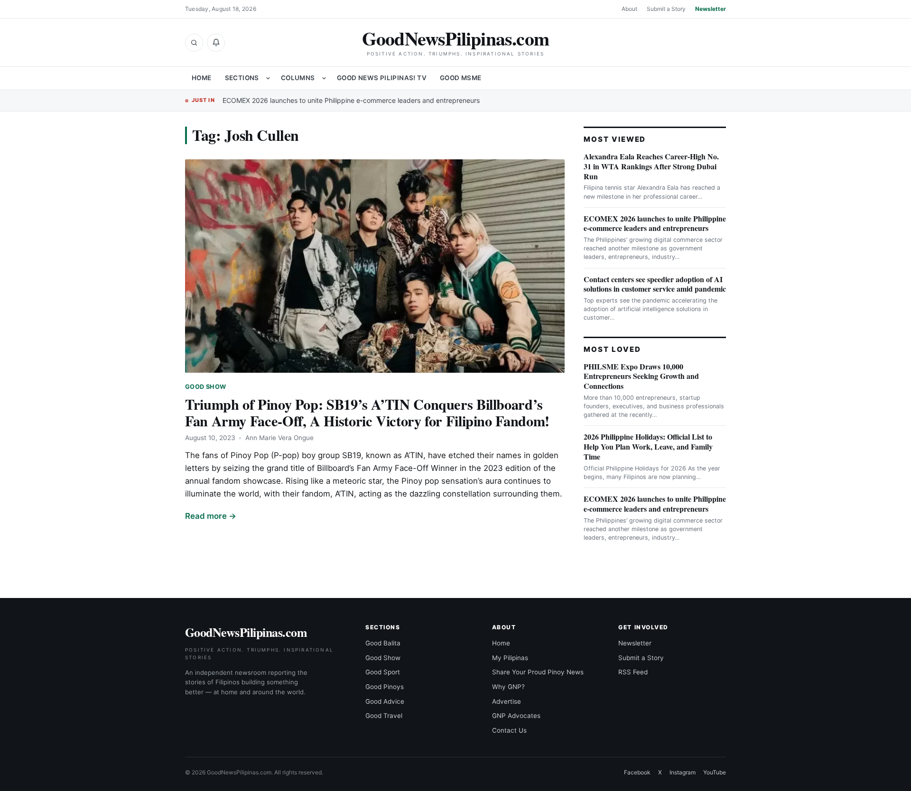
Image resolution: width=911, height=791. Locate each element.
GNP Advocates (516, 715)
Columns (298, 78)
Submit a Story (666, 8)
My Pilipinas (510, 658)
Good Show (205, 386)
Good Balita (382, 643)
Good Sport (382, 672)
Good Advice (384, 701)
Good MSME (461, 78)
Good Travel (383, 715)
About (629, 8)
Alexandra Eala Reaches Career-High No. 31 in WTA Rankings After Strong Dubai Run (651, 166)
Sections (242, 78)
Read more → (210, 516)
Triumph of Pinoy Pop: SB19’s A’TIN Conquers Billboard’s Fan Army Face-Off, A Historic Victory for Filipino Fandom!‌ (367, 412)
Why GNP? (508, 686)
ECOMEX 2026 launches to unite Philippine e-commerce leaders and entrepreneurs (351, 100)
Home (202, 78)
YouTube (714, 772)
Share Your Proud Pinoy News (538, 672)
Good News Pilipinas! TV (382, 78)
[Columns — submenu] (324, 78)
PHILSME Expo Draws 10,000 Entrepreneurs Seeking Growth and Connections (641, 376)
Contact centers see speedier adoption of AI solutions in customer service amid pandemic (655, 284)
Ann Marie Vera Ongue (279, 437)
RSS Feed (633, 672)
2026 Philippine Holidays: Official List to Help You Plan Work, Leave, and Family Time (648, 446)
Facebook (637, 772)
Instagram (682, 772)
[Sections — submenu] (268, 78)
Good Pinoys (384, 686)
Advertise (506, 701)
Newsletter (710, 8)
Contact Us (509, 730)
